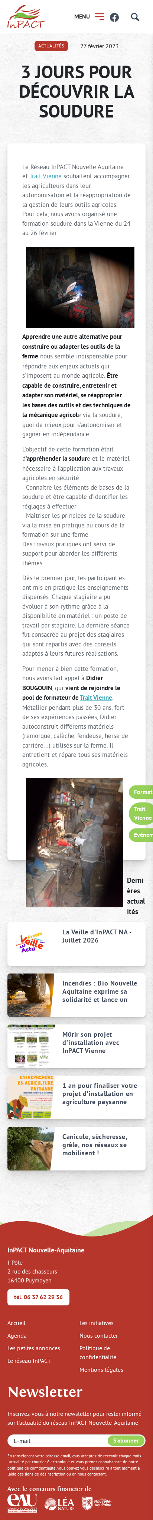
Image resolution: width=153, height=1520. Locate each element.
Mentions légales (101, 1369)
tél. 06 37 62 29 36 (38, 1297)
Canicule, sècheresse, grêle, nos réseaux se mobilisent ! (94, 1145)
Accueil (16, 1323)
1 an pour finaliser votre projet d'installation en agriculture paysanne (99, 1094)
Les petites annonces (33, 1348)
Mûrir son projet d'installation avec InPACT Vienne (90, 1042)
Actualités (51, 46)
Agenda (17, 1335)
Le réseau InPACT (29, 1360)
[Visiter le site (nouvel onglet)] (22, 1502)
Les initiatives (96, 1323)
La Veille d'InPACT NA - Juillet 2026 (96, 936)
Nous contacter (98, 1335)
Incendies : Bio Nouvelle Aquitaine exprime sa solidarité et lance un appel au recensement (99, 991)
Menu (82, 16)
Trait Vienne (45, 176)
